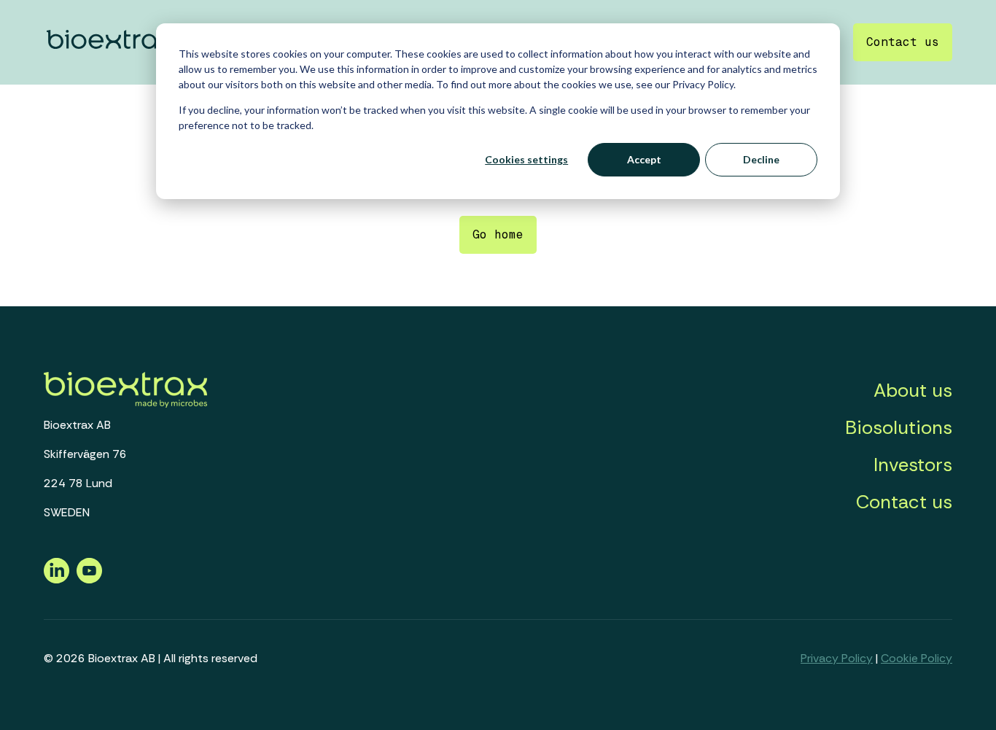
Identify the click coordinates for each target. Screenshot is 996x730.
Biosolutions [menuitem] (898, 427)
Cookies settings (526, 159)
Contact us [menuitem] (904, 501)
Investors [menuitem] (913, 464)
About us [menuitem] (913, 390)
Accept (644, 159)
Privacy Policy (837, 658)
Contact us (902, 42)
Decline (761, 159)
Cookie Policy (916, 658)
